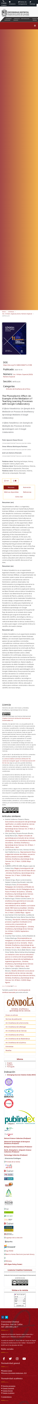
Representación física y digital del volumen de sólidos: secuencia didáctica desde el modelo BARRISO (20, 854)
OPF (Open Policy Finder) (13, 1264)
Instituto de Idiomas (35, 19)
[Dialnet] (8, 1171)
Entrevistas (9, 1047)
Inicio (4, 312)
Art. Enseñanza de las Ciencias (16, 1031)
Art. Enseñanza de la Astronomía (17, 1023)
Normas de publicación (14, 1019)
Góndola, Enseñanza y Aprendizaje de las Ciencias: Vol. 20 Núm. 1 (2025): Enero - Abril (20, 845)
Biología (23, 1027)
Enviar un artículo (12, 1015)
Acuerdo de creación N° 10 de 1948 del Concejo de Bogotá (18, 1340)
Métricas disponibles (11, 492)
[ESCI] (8, 1082)
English (9, 1063)
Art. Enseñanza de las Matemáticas (18, 1039)
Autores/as (27, 487)
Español (10, 1065)
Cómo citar (19, 497)
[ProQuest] (8, 1135)
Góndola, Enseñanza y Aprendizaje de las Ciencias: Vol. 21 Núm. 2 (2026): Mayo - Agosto (20, 828)
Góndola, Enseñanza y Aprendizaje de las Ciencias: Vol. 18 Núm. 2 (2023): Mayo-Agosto (19, 894)
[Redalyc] (8, 1103)
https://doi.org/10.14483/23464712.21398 (17, 365)
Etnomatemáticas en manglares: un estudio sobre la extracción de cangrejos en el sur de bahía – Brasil (19, 940)
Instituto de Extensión (16, 19)
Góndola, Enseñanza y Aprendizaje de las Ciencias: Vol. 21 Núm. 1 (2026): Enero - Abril (19, 963)
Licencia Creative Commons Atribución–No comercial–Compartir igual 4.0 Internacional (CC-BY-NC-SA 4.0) (19, 761)
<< (3, 986)
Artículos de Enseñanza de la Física (18, 389)
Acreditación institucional (8, 19)
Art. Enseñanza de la (13, 1027)
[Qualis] (8, 1093)
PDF (7, 481)
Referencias (27, 492)
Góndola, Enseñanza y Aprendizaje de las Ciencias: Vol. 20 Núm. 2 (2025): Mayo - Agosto (19, 980)
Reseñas (8, 1050)
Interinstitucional (25, 18)
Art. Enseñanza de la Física (15, 1035)
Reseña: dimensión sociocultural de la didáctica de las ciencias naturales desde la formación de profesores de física (20, 973)
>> (16, 986)
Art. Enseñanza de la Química (16, 1043)
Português (10, 1067)
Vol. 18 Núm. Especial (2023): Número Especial (17, 314)
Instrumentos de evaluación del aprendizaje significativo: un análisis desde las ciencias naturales (20, 824)
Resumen (11, 487)
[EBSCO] (8, 1129)
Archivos (11, 312)
